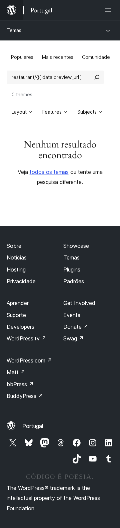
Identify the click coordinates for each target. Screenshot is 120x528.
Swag (73, 338)
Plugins (71, 269)
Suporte (16, 315)
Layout (19, 112)
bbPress (20, 384)
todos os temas (49, 172)
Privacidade (21, 281)
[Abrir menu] (109, 10)
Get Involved (79, 303)
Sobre (14, 245)
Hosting (16, 269)
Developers (20, 326)
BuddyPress (25, 396)
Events (71, 315)
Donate (75, 326)
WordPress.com (29, 360)
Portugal (32, 426)
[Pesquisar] (97, 77)
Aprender (18, 303)
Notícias (17, 257)
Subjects (87, 112)
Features (52, 112)
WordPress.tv (26, 338)
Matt (16, 372)
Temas (14, 30)
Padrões (73, 281)
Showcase (76, 245)
